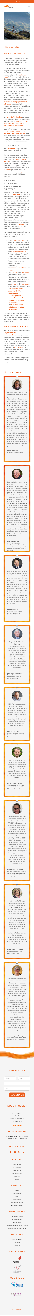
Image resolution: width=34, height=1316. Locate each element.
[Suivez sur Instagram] (19, 1152)
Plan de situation (17, 1125)
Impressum (17, 1309)
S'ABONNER (17, 1094)
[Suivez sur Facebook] (10, 1152)
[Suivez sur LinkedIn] (23, 1152)
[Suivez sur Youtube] (15, 1152)
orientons (11, 149)
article (21, 224)
